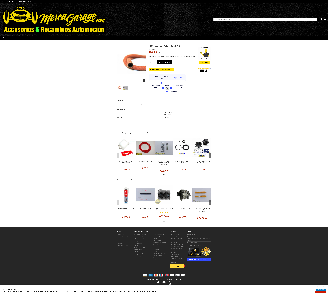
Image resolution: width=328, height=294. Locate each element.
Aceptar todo (320, 289)
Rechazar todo (320, 292)
